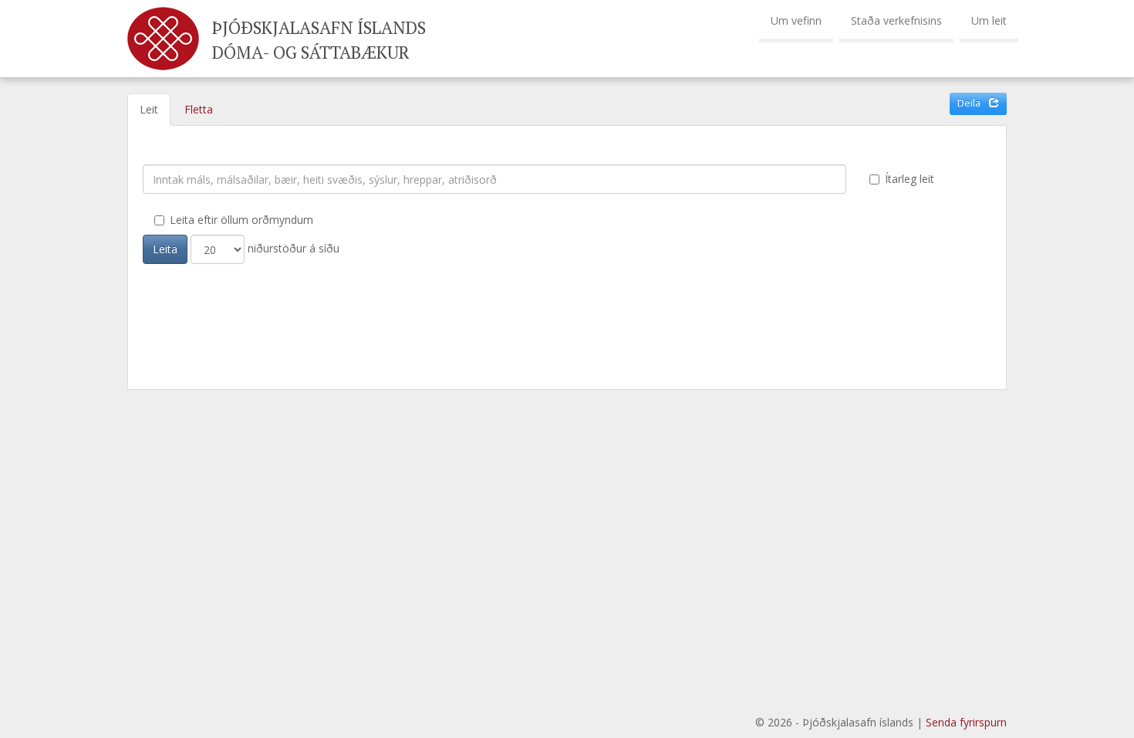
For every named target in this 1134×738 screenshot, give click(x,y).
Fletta (198, 109)
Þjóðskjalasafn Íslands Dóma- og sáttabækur (319, 39)
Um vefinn (796, 20)
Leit (149, 109)
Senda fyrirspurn (966, 722)
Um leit (989, 20)
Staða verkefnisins (896, 20)
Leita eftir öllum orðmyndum (241, 219)
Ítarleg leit (909, 178)
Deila (970, 103)
